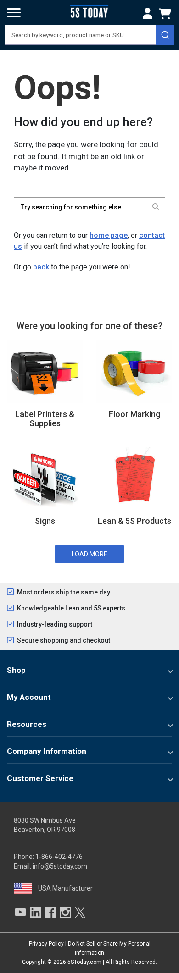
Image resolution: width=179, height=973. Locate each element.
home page (109, 235)
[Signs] (45, 478)
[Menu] (14, 13)
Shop (16, 670)
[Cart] (166, 14)
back (41, 267)
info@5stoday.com (60, 866)
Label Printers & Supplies (44, 418)
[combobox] (89, 35)
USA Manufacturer (65, 888)
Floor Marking (134, 414)
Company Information (46, 751)
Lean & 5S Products (134, 521)
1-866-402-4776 (59, 856)
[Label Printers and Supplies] (45, 371)
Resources (26, 724)
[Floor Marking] (134, 371)
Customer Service (40, 778)
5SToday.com (84, 962)
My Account (29, 697)
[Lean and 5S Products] (134, 478)
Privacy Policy (46, 943)
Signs (45, 521)
